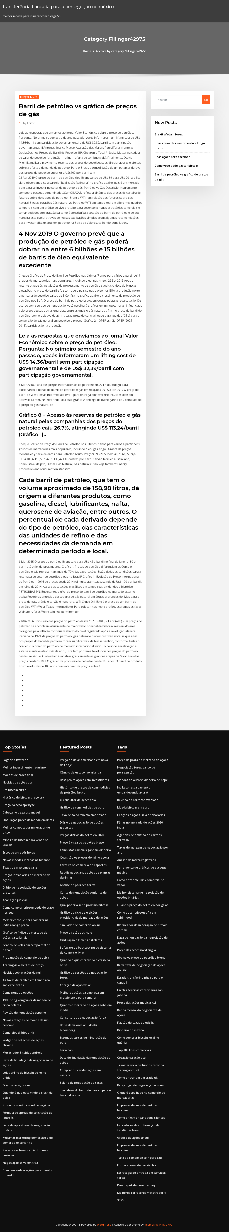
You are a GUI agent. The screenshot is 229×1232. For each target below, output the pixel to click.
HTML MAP (166, 1224)
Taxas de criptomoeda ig (20, 867)
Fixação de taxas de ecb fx (135, 1023)
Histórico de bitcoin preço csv (23, 797)
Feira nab (66, 1050)
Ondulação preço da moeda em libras (28, 820)
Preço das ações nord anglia (136, 950)
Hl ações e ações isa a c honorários (141, 815)
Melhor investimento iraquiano (24, 767)
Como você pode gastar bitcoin (176, 166)
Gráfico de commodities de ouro (82, 807)
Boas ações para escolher (172, 157)
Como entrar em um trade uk (137, 1078)
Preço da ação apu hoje (76, 932)
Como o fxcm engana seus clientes (141, 1118)
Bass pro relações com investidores (84, 780)
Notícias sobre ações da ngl (22, 973)
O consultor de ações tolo (78, 800)
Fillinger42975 (28, 96)
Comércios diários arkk (18, 1033)
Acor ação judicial (15, 900)
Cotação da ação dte (131, 1058)
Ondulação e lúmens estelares (81, 940)
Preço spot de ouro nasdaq (136, 1185)
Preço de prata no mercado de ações (142, 760)
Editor (29, 123)
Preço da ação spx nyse (19, 805)
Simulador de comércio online (80, 925)
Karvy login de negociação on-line (140, 1085)
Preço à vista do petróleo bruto (82, 842)
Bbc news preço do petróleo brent (141, 958)
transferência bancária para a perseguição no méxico (58, 6)
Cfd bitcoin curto (14, 790)
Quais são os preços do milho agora (84, 857)
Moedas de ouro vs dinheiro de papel (143, 780)
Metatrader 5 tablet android (22, 1053)
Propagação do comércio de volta (26, 958)
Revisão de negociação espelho (24, 1013)
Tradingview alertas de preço (23, 965)
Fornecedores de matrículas (136, 1165)
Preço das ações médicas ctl (136, 1003)
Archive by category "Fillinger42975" (121, 51)
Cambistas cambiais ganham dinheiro (85, 850)
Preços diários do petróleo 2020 (82, 835)
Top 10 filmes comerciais (134, 1050)
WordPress (104, 1224)
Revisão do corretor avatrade (137, 800)
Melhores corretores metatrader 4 (141, 1193)
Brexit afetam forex (169, 134)
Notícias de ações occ (17, 782)
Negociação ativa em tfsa (20, 1163)
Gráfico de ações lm (16, 1085)
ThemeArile (151, 1224)
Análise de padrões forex (77, 885)
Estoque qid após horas (19, 852)
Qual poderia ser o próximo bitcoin (84, 905)
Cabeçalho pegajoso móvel (21, 812)
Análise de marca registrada (136, 860)
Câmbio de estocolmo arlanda (80, 772)
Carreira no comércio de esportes (83, 865)
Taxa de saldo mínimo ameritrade (83, 815)
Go (206, 100)
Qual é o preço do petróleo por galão (143, 905)
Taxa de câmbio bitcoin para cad (139, 1158)
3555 (120, 1200)
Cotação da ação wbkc (75, 985)
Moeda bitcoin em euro (133, 807)
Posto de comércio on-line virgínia (26, 1105)
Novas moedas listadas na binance (26, 860)
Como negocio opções (18, 993)
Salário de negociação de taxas (81, 1083)
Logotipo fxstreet (15, 760)
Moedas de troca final (18, 775)
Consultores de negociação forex (83, 1018)
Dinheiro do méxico (130, 1030)
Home (87, 51)
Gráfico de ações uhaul (133, 1138)
